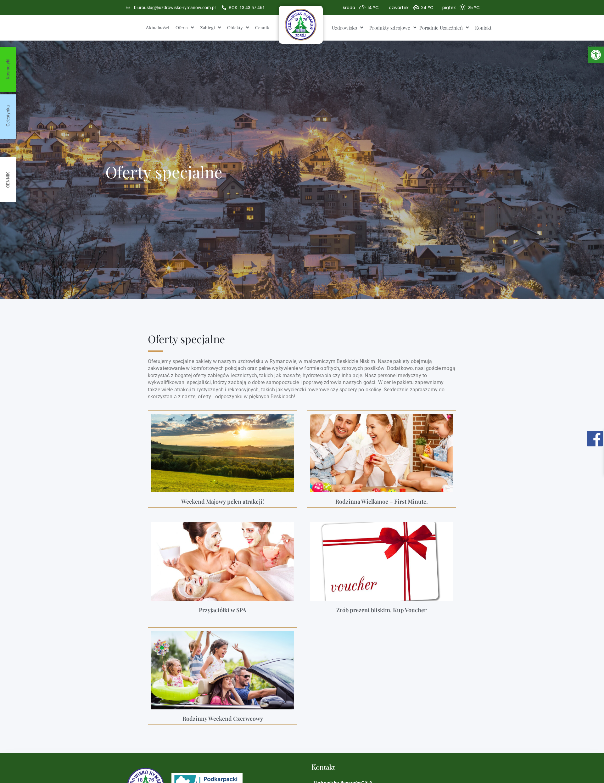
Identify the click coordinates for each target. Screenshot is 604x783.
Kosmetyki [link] (7, 69)
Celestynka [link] (7, 115)
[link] (596, 55)
